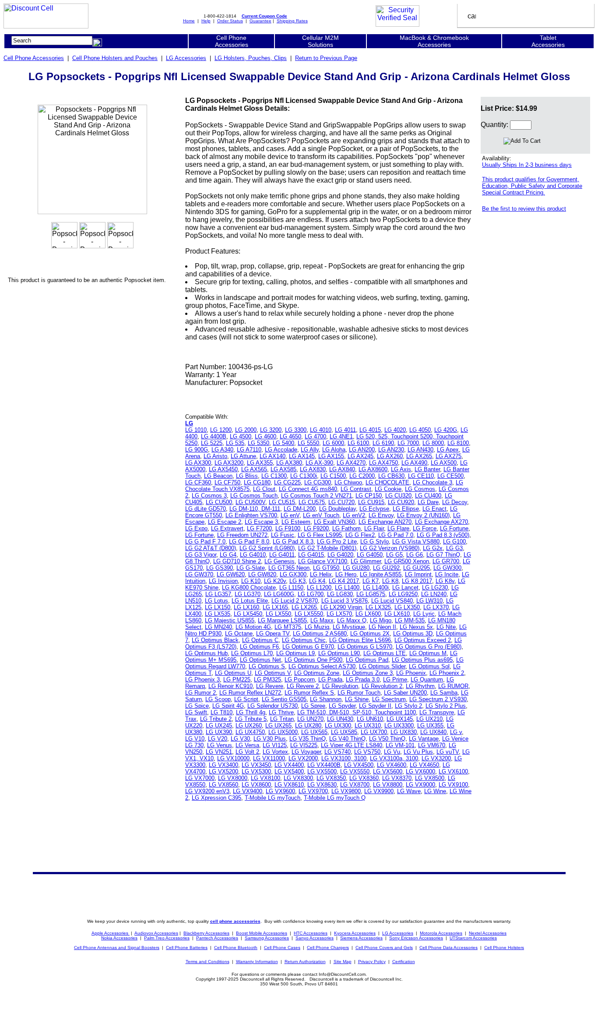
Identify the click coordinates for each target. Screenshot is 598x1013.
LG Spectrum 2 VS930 (438, 699)
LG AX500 (444, 462)
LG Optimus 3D (413, 633)
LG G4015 (311, 554)
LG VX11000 (269, 758)
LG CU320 (398, 495)
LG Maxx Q (351, 620)
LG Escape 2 (224, 522)
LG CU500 (219, 502)
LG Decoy (454, 502)
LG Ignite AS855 (380, 574)
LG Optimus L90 (339, 653)
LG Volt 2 (247, 751)
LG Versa (247, 745)
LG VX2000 (303, 758)
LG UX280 (308, 725)
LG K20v (275, 581)
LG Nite (446, 627)
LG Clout (264, 489)
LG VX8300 (298, 778)
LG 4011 (345, 430)
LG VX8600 (256, 784)
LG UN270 (310, 719)
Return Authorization (305, 961)
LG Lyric (424, 614)
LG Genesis (279, 561)
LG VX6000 (420, 771)
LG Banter (427, 469)
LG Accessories (186, 58)
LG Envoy (381, 515)
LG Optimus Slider (382, 666)
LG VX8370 (397, 778)
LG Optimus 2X (370, 633)
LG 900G (196, 449)
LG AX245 (360, 456)
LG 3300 (295, 430)
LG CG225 (287, 482)
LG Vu (392, 751)
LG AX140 (272, 456)
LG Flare (398, 528)
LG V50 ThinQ (387, 738)
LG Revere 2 (303, 686)
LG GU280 (356, 568)
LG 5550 (308, 443)
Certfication (403, 961)
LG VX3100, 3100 (343, 758)
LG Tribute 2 (216, 719)
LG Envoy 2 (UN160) (423, 515)
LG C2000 (362, 476)
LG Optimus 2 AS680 (320, 633)
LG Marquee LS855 (282, 620)
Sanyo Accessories (314, 937)
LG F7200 (259, 528)
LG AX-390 (319, 462)
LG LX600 (368, 614)
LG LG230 (435, 587)
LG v (456, 732)
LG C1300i (303, 476)
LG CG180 (257, 482)
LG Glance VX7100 (322, 561)
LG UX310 (368, 725)
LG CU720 (341, 502)
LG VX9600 (280, 791)
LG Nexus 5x (416, 627)
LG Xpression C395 (216, 797)
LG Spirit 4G (228, 705)
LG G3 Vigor (200, 554)
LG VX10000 (233, 758)
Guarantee (260, 20)
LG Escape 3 (261, 522)
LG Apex (448, 449)
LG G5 (394, 554)
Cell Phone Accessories (34, 58)
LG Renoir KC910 (230, 686)
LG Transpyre (436, 712)
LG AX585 (283, 469)
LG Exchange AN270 (385, 522)
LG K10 (250, 581)
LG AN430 (420, 449)
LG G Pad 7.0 (395, 535)
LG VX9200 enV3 (207, 791)
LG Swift (196, 712)
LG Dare (428, 502)
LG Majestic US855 (229, 620)
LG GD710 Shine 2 (237, 561)
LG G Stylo (374, 541)
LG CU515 (282, 502)
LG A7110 (249, 449)
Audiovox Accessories (156, 933)
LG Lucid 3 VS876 (344, 600)
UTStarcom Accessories (473, 937)
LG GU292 (386, 568)
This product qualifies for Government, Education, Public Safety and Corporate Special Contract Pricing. (532, 186)
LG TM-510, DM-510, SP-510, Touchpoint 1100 (356, 712)
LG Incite (446, 574)
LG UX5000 (283, 732)
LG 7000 (408, 443)
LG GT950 (326, 568)
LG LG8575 (370, 594)
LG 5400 (283, 443)
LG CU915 (371, 502)
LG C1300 (274, 476)
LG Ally (310, 449)
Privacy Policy (372, 961)
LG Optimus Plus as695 (422, 660)
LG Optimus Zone (316, 673)
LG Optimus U (233, 673)
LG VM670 (431, 745)
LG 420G (445, 430)
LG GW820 (262, 574)
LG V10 (194, 738)
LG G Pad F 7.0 (205, 541)
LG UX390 (219, 732)
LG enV (290, 515)
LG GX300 (293, 574)
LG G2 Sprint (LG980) (267, 548)
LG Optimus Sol (429, 666)
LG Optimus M (428, 653)
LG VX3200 (436, 758)
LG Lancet (405, 587)
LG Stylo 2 (408, 705)
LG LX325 (378, 607)
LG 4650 (290, 436)
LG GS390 (219, 568)
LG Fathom (346, 528)
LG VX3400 (223, 765)
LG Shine (357, 699)
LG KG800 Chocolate (249, 587)
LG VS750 (367, 751)
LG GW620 (231, 574)
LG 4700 (315, 436)
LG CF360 (198, 482)
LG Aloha (333, 449)
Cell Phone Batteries (187, 947)
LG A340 (222, 449)
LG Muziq (317, 627)
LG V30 (240, 738)
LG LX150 (217, 607)
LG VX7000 (200, 778)
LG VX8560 (223, 784)
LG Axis (401, 469)
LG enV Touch (321, 515)
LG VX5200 (223, 771)
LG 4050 (420, 430)
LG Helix (321, 574)
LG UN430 (340, 719)
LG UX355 (430, 725)
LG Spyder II (375, 705)
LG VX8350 (331, 778)
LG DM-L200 (300, 508)
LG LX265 (304, 607)
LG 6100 (358, 443)
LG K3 (297, 581)
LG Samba (443, 692)
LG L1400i (376, 587)
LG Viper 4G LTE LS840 (351, 745)
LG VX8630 (322, 784)
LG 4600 (265, 436)
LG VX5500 (322, 771)
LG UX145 (400, 719)
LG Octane (239, 633)
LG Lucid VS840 (392, 600)
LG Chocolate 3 (432, 482)
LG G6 (414, 554)
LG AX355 (260, 462)
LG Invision (223, 581)
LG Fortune (454, 528)
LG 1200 (221, 430)
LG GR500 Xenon (406, 561)
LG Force (424, 528)
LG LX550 (278, 614)
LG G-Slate (250, 568)
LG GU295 (416, 568)
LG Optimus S (267, 666)
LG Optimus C (260, 640)
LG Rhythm (420, 686)
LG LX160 (246, 607)
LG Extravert (227, 528)
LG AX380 (289, 462)
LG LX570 (339, 614)
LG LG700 (311, 594)
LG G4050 (370, 554)
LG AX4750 (383, 462)
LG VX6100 (453, 771)
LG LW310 (429, 600)
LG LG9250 (403, 594)
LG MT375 (287, 627)
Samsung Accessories (267, 937)
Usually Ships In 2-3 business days (527, 165)
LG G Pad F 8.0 (249, 541)
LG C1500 (333, 476)
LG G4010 (253, 554)
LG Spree (313, 705)
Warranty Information (257, 961)
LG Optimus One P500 (313, 660)
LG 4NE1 (341, 436)
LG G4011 (282, 554)
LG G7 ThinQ (443, 554)
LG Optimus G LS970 (365, 646)
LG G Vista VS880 (416, 541)
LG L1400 (347, 587)
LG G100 (454, 541)
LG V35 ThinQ (307, 738)
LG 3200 (270, 430)
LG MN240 (218, 627)
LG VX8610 (289, 784)
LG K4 (317, 581)
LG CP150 (368, 495)
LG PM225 (236, 679)
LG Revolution (340, 686)
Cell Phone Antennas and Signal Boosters (116, 947)
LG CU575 (312, 502)
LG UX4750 (250, 732)
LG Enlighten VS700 (251, 515)
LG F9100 (287, 528)
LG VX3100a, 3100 (394, 758)
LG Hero (345, 574)
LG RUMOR (453, 686)
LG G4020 (340, 554)
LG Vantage (424, 738)
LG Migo (380, 620)
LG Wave (409, 791)
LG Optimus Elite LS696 (360, 640)
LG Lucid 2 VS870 (294, 600)
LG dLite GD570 (205, 508)
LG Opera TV (272, 633)
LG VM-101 (400, 745)
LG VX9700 (313, 791)
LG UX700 (374, 732)
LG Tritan (282, 719)
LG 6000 (333, 443)
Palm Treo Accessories (167, 937)
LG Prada (330, 679)
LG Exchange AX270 (441, 522)
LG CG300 (317, 482)
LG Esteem (295, 522)
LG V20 (217, 738)
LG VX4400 (289, 765)
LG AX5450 (223, 469)
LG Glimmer (366, 561)
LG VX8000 (232, 778)
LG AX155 (331, 456)
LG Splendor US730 (272, 705)
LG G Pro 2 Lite (337, 541)
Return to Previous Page (326, 58)
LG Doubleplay (337, 508)
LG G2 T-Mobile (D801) (327, 548)
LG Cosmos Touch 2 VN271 (316, 495)
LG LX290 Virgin (341, 607)
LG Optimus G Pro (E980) (428, 646)
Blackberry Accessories (206, 933)
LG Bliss (247, 476)
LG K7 (370, 581)
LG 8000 (433, 443)
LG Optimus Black (215, 640)
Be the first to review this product (524, 208)
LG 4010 (320, 430)
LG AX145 (302, 456)
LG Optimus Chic (304, 640)
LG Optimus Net (260, 660)
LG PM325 (267, 679)
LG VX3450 (256, 765)
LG (189, 423)
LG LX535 (217, 614)
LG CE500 (450, 476)
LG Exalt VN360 (334, 522)
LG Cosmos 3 (209, 495)
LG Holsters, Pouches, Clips (251, 58)
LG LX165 (275, 607)
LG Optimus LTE (384, 653)
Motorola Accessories (441, 933)
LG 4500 (240, 436)
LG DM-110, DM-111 (254, 508)
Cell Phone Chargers (328, 947)
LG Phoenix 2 (446, 673)
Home (189, 20)
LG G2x (433, 548)
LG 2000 (246, 430)
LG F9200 (316, 528)
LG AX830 (313, 469)
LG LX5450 (248, 614)
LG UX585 (344, 732)
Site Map (343, 961)
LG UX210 (429, 719)
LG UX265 (278, 725)
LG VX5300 (256, 771)
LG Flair (374, 528)
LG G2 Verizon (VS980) (389, 548)
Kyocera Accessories (355, 933)
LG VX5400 (289, 771)
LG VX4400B (324, 765)
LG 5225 (211, 443)
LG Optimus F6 (259, 646)
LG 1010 (196, 430)
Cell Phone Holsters (504, 947)
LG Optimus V (273, 673)
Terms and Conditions (207, 961)
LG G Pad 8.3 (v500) (443, 535)
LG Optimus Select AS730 (321, 666)
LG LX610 (397, 614)
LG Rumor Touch (359, 692)
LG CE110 (421, 476)
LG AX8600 (373, 469)
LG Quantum (427, 679)
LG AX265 (419, 456)
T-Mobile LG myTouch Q (335, 797)
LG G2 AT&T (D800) (210, 548)
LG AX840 (342, 469)
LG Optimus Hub (206, 653)
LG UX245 (219, 725)
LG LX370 (436, 607)
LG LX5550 (309, 614)
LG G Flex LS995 (320, 535)
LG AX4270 (351, 462)
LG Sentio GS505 (284, 699)
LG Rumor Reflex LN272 (250, 692)
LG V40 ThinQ (347, 738)
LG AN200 (362, 449)
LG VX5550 (354, 771)
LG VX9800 (346, 791)
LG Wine (435, 791)
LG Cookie (388, 489)
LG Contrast (356, 489)
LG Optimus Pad (367, 660)
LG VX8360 (364, 778)
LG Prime (395, 679)
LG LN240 (434, 594)
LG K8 (390, 581)
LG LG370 (247, 594)
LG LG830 (340, 594)
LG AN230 (391, 449)
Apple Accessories (110, 933)
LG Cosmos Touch (254, 495)
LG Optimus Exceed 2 (422, 640)
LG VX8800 (387, 784)
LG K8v (445, 581)
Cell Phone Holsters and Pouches (115, 58)
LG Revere (269, 686)
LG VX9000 (420, 784)
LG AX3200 (229, 462)
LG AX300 (198, 462)
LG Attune (243, 456)
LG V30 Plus (269, 738)
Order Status (230, 20)
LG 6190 (383, 443)
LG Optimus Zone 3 (368, 673)
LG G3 (454, 548)
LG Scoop (218, 699)
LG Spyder (342, 705)
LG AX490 (414, 462)
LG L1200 (319, 587)
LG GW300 (447, 568)
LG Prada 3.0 (363, 679)
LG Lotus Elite (250, 600)
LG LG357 (218, 594)
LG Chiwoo (348, 482)
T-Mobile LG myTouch (272, 797)
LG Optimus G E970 (308, 646)
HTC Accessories (310, 933)
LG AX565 (254, 469)
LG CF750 (227, 482)
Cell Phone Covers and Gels (384, 947)
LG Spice (197, 705)
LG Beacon (218, 476)
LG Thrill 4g (250, 712)
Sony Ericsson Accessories (416, 937)
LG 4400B (213, 436)
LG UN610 (370, 719)
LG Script (246, 699)
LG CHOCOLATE (387, 482)
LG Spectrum (389, 699)
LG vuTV (447, 751)
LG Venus (219, 745)
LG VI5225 (303, 745)
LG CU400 (428, 495)
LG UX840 (433, 732)
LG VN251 (219, 751)
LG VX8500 (429, 778)
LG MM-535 (410, 620)
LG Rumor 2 (200, 692)
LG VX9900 (379, 791)
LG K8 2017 (417, 581)
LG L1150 (291, 587)
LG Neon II (382, 627)
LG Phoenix (411, 673)
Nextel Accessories (488, 933)
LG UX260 (249, 725)
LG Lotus (216, 600)
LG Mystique (349, 627)
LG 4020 (395, 430)
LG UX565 (314, 732)
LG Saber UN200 (405, 692)
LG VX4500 (358, 765)
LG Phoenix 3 (202, 679)
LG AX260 (390, 456)
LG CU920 (401, 502)
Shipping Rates (292, 20)
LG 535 (235, 443)
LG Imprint (418, 574)
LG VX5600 (387, 771)
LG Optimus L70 (252, 653)
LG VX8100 (265, 778)
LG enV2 (354, 515)
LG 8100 (458, 443)
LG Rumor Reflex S (309, 692)
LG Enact (434, 508)
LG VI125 (275, 745)
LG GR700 (446, 561)
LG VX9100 (453, 784)
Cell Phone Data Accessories (448, 947)
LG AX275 (448, 456)
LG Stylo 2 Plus (446, 705)
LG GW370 (199, 574)
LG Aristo (215, 456)
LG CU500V (250, 502)
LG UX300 (338, 725)
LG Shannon (325, 699)
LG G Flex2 (360, 535)
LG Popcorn (300, 679)
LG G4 (228, 554)
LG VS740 (337, 751)
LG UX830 (403, 732)
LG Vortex (275, 751)
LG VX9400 (247, 791)
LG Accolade (281, 449)
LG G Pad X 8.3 (293, 541)
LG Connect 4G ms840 (308, 489)
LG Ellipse (406, 508)
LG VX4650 (424, 765)
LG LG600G (279, 594)
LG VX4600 (391, 765)
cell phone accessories (235, 921)
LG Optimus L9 (295, 653)
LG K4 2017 (344, 581)
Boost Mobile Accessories (261, 933)
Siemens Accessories (361, 937)
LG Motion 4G (253, 627)
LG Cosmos (420, 489)
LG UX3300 (399, 725)
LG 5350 (258, 443)
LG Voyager (306, 751)
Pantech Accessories (217, 937)
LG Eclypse (374, 508)
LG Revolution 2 (382, 686)
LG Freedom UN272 (242, 535)
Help (206, 20)
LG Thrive (281, 712)
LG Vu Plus (418, 751)
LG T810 (221, 712)
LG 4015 (370, 430)
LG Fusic (282, 535)
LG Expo (196, 528)
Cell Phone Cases (282, 947)
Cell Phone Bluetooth (235, 947)
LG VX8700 (354, 784)
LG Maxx (322, 620)
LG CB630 (391, 476)
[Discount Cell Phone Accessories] (46, 26)
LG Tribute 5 (251, 719)
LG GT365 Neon (289, 568)
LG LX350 (407, 607)
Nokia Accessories (119, 937)
